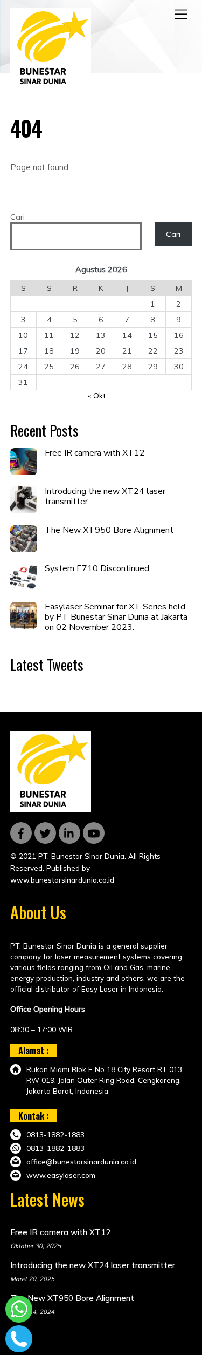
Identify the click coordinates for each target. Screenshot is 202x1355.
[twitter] (45, 832)
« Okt (97, 396)
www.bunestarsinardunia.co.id (62, 879)
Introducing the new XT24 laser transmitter (105, 496)
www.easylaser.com (60, 1175)
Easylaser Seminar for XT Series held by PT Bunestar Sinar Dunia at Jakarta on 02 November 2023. (116, 617)
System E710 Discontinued (97, 569)
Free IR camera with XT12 (95, 453)
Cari (17, 217)
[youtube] (94, 832)
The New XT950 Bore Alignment (109, 530)
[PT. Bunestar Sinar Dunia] (50, 84)
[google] (69, 832)
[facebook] (21, 832)
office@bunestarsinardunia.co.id (81, 1161)
